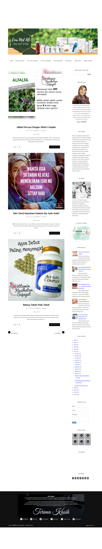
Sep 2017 (77, 360)
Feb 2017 (77, 373)
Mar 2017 (77, 371)
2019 (75, 347)
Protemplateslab (29, 525)
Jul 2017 (77, 364)
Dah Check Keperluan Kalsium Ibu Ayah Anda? (36, 213)
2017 (75, 351)
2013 (75, 394)
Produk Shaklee (19, 60)
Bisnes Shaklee (88, 60)
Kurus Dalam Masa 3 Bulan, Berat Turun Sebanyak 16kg (83, 316)
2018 (75, 349)
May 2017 (77, 367)
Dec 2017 (77, 353)
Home (11, 60)
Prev (56, 119)
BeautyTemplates (20, 525)
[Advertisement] (45, 10)
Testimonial (68, 60)
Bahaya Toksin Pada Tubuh (36, 304)
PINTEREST (81, 443)
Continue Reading (54, 146)
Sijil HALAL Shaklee (32, 60)
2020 (75, 344)
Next (60, 119)
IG (87, 437)
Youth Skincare (58, 60)
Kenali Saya (78, 60)
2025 (75, 340)
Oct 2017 (77, 358)
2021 (75, 342)
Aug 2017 (77, 362)
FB (75, 437)
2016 (75, 387)
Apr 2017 (77, 369)
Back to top (89, 525)
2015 (75, 390)
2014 (75, 392)
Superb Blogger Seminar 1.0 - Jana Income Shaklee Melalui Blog (84, 286)
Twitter (81, 437)
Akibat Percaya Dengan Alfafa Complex (36, 127)
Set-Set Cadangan (46, 60)
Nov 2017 (77, 355)
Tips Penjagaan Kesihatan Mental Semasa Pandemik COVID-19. (84, 269)
